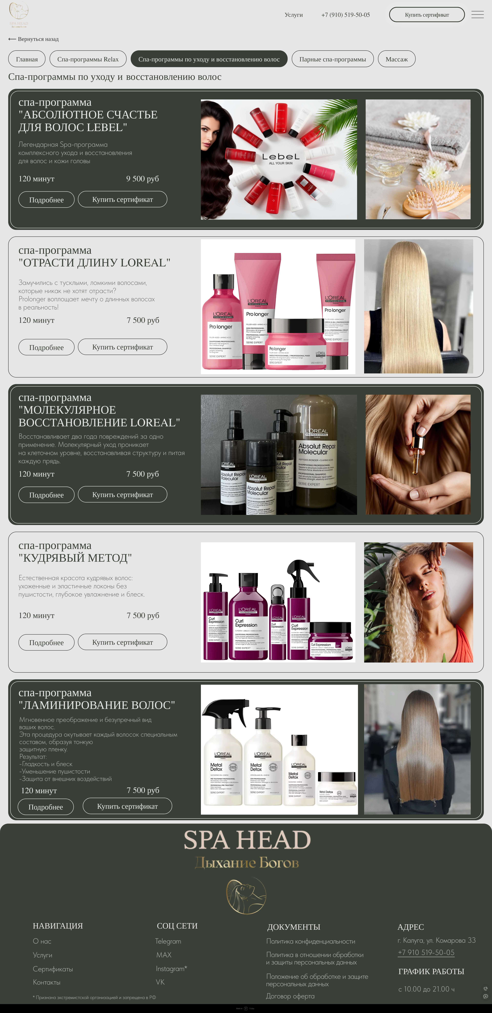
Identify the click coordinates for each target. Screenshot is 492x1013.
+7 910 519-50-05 (426, 952)
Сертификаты (53, 968)
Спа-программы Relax (88, 58)
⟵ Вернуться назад (33, 39)
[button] (46, 199)
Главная (27, 58)
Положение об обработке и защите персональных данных (317, 980)
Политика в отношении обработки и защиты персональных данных (314, 958)
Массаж (397, 58)
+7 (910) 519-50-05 (345, 14)
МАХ (164, 954)
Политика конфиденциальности (310, 940)
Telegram (168, 940)
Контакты (46, 982)
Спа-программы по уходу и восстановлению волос (209, 58)
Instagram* (171, 968)
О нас (42, 940)
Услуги (294, 14)
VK (160, 982)
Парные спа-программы (332, 58)
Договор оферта (290, 995)
